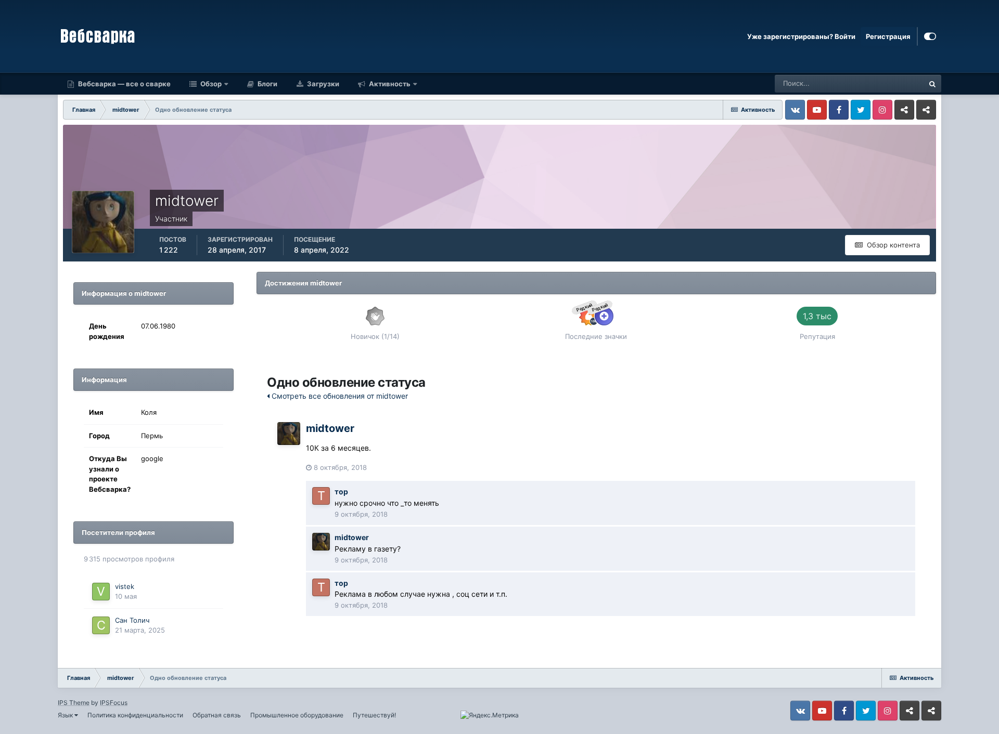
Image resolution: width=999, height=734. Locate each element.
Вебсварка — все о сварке (123, 84)
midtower (330, 428)
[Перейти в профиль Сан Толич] (101, 625)
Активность (389, 84)
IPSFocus (113, 702)
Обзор (210, 84)
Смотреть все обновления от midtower (339, 395)
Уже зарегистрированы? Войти (801, 36)
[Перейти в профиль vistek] (101, 591)
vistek (124, 586)
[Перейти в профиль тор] (321, 496)
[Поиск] (932, 84)
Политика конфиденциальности (135, 715)
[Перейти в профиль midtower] (288, 433)
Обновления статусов (876, 83)
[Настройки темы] (930, 36)
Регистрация (888, 36)
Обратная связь (217, 715)
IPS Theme (73, 702)
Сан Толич (132, 620)
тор (341, 491)
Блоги (266, 84)
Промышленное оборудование (296, 715)
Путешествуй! (374, 715)
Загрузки (322, 84)
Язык (66, 715)
